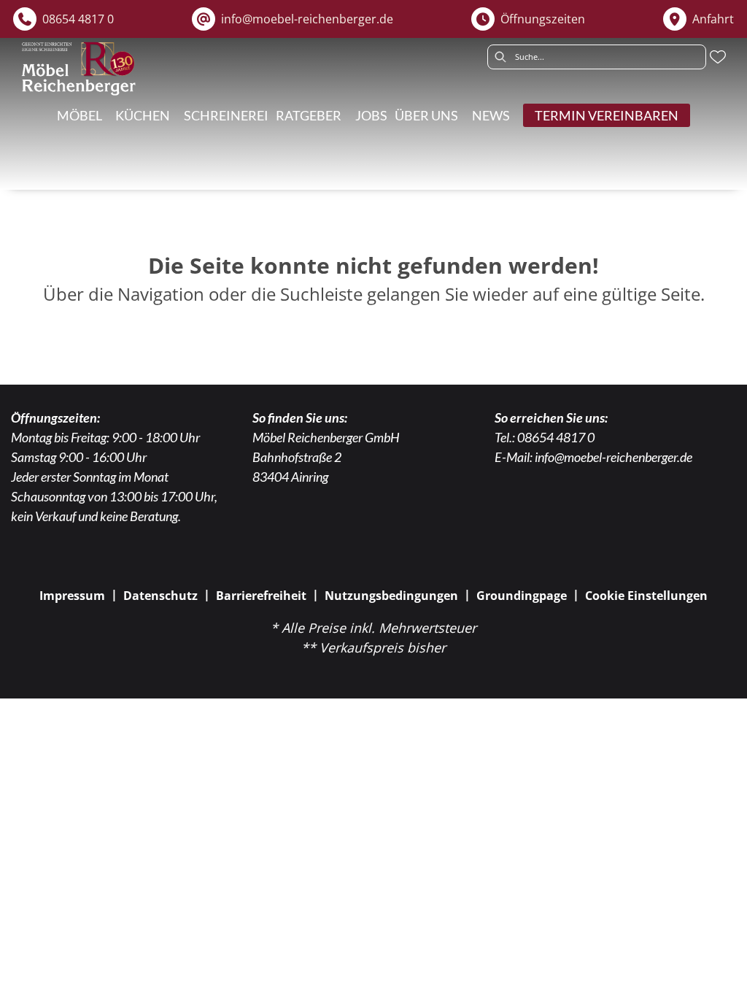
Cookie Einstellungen (646, 596)
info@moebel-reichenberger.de (613, 457)
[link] (226, 115)
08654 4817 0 (556, 437)
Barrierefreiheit (261, 596)
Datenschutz (160, 596)
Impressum (72, 596)
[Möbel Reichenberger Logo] (78, 68)
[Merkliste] (717, 57)
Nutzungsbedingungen (391, 596)
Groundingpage (521, 596)
